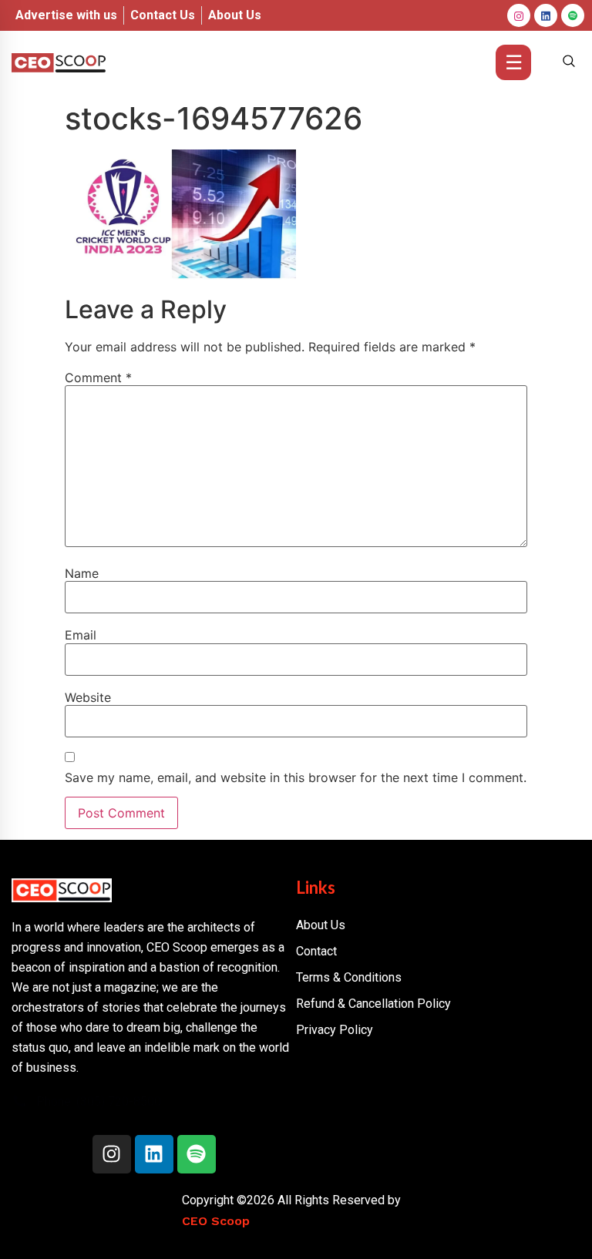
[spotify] (572, 15)
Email (80, 635)
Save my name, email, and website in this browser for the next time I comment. (295, 777)
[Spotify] (196, 1154)
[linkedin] (545, 15)
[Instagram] (518, 15)
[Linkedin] (154, 1154)
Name (82, 573)
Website (88, 697)
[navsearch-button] (568, 62)
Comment (98, 377)
